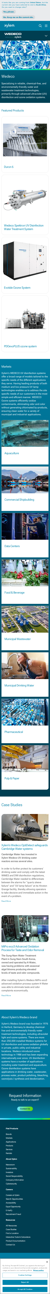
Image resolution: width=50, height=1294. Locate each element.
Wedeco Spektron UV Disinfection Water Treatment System (24, 227)
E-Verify (9, 1210)
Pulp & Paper (11, 778)
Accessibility (11, 1203)
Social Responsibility (14, 1176)
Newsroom (10, 1164)
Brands (9, 1134)
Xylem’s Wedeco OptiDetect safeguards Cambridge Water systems (24, 847)
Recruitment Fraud (13, 1214)
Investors (9, 1172)
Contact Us (10, 1244)
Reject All (25, 1282)
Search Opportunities (14, 1199)
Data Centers (12, 546)
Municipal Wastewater (17, 639)
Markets (9, 1138)
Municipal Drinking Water (19, 685)
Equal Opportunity (13, 1206)
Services (9, 1149)
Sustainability (11, 1168)
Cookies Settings (25, 1275)
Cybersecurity (11, 1184)
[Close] (47, 1262)
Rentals (9, 1153)
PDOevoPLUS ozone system (20, 346)
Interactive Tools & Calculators (18, 1237)
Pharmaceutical (13, 732)
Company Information (15, 1180)
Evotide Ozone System (17, 287)
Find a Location (12, 1233)
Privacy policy (38, 1270)
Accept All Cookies (25, 1289)
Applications (11, 1142)
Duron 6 (8, 167)
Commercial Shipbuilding (19, 499)
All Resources (11, 1225)
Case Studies (11, 1229)
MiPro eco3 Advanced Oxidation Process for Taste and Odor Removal (22, 948)
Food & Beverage (14, 592)
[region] (25, 1276)
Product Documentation (15, 1241)
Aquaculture (11, 453)
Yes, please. (8, 12)
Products (9, 1145)
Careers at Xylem (13, 1195)
